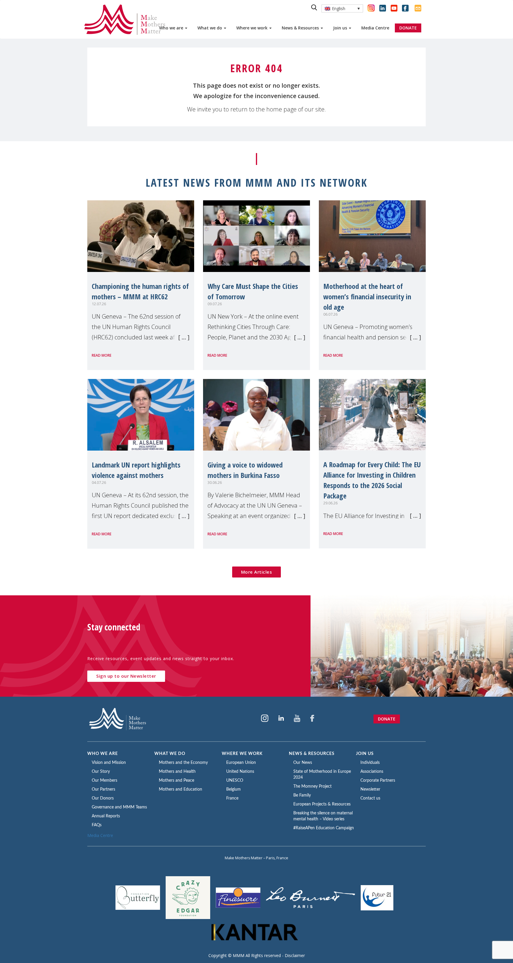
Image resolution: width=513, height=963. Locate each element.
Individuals (370, 763)
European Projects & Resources (322, 804)
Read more (101, 355)
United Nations (240, 772)
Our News (302, 763)
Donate (386, 719)
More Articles (256, 572)
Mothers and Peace (176, 780)
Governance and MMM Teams (119, 807)
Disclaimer (295, 955)
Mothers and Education (180, 789)
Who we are (171, 28)
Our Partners (103, 789)
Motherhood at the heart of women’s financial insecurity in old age (367, 296)
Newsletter (370, 789)
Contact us (370, 798)
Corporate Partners (377, 780)
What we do (210, 28)
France (232, 798)
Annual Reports (106, 816)
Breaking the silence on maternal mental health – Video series (323, 816)
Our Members (104, 780)
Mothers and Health (177, 772)
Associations (371, 772)
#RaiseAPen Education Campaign (323, 828)
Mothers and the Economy (183, 763)
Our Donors (103, 798)
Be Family (302, 795)
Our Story (101, 772)
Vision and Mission (109, 763)
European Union (241, 763)
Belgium (233, 789)
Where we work (252, 28)
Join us (340, 28)
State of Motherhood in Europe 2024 (322, 775)
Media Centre (375, 28)
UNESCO (234, 780)
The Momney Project (312, 786)
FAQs (97, 825)
